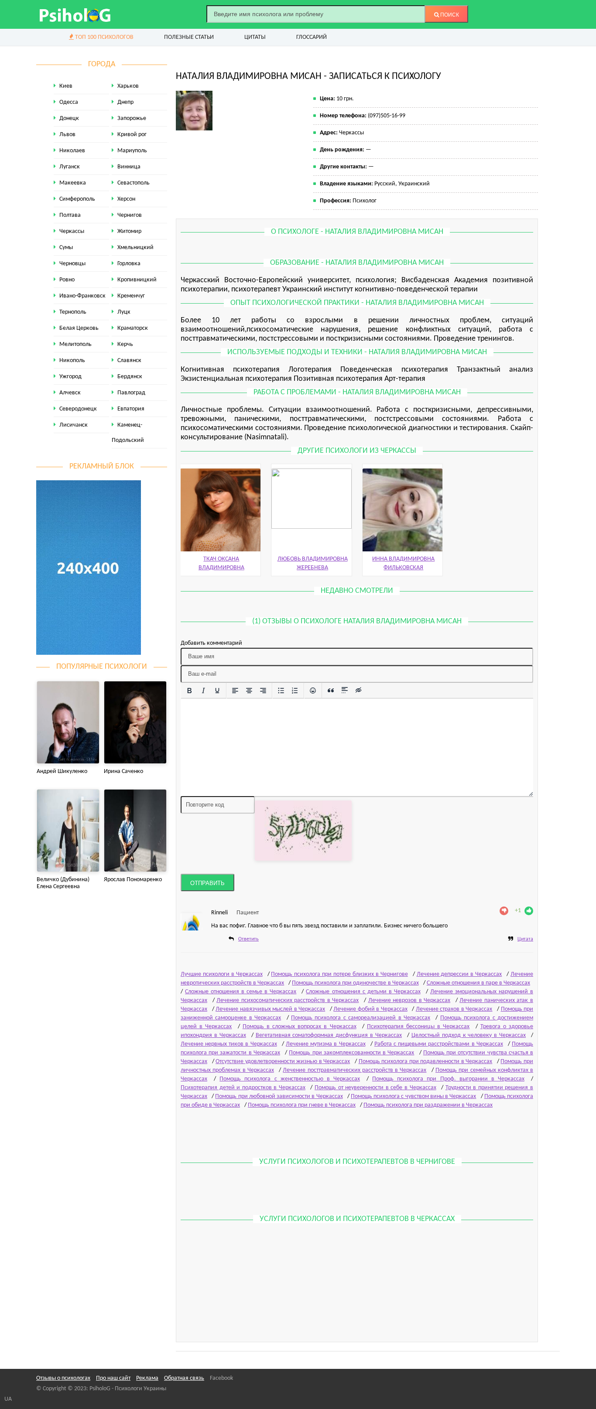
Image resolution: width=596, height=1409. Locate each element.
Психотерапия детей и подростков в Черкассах (243, 1087)
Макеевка (72, 183)
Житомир (129, 231)
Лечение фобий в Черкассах (370, 1009)
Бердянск (129, 376)
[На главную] (75, 14)
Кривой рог (132, 134)
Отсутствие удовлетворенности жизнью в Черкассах (283, 1061)
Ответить (248, 939)
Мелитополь (75, 344)
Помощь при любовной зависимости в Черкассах (279, 1096)
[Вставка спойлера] (345, 690)
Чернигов (129, 215)
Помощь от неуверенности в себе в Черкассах (375, 1087)
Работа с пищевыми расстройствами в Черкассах (438, 1044)
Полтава (70, 215)
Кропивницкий (137, 280)
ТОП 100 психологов (104, 37)
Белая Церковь (79, 328)
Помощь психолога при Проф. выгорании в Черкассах (448, 1079)
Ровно (67, 280)
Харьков (128, 86)
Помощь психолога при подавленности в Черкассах (426, 1061)
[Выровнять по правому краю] (263, 690)
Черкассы (71, 231)
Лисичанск (73, 425)
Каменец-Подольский (128, 433)
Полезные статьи (189, 37)
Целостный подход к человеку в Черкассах (468, 1035)
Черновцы (72, 263)
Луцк (123, 312)
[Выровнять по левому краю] (235, 690)
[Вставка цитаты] (331, 690)
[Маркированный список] (281, 690)
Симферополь (77, 199)
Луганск (69, 167)
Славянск (129, 360)
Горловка (128, 263)
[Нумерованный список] (295, 690)
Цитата (525, 939)
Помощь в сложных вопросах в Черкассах (299, 1026)
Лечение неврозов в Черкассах (409, 1000)
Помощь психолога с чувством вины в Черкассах (413, 1096)
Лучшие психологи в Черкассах (222, 974)
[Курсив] (203, 690)
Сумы (66, 247)
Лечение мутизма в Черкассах (326, 1044)
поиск (449, 15)
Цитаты (255, 37)
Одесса (68, 102)
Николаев (72, 150)
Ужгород (70, 376)
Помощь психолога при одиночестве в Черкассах (355, 983)
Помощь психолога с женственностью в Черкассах (289, 1079)
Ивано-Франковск (82, 296)
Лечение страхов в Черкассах (454, 1009)
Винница (128, 167)
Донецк (69, 118)
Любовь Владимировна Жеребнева (312, 563)
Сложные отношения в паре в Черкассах (478, 983)
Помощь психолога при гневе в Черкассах (302, 1105)
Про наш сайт (113, 1378)
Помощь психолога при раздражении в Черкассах (428, 1105)
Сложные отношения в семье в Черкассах (240, 991)
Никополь (72, 360)
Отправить (207, 883)
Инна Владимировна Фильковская (403, 563)
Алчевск (70, 393)
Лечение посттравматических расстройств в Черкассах (354, 1070)
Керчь (125, 344)
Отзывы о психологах (63, 1378)
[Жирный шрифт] (189, 690)
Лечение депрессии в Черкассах (459, 974)
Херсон (126, 199)
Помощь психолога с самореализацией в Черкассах (360, 1018)
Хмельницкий (135, 247)
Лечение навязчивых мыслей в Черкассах (270, 1009)
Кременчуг (131, 296)
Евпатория (130, 409)
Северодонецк (78, 409)
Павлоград (131, 393)
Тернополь (72, 312)
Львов (67, 134)
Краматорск (132, 328)
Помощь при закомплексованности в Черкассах (351, 1053)
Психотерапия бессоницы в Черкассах (418, 1026)
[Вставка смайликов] (313, 690)
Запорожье (131, 118)
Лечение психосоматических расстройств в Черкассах (287, 1000)
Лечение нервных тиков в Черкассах (229, 1044)
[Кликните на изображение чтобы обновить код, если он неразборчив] (303, 830)
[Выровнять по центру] (249, 690)
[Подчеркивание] (217, 690)
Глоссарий (311, 37)
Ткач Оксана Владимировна (221, 563)
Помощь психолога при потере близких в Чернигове (339, 974)
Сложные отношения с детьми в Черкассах (363, 991)
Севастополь (133, 183)
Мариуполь (132, 150)
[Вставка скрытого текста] (359, 690)
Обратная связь (184, 1378)
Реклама (147, 1378)
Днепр (125, 102)
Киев (65, 86)
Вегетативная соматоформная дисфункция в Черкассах (329, 1035)
